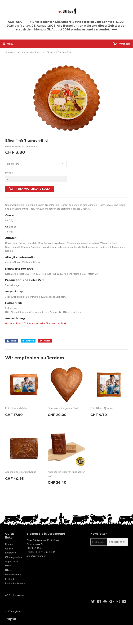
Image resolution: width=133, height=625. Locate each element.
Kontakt (9, 544)
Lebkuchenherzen (15, 583)
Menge (9, 172)
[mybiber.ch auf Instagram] (118, 602)
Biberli (8, 570)
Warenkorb (124, 43)
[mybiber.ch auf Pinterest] (105, 602)
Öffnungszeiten (13, 557)
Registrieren (117, 542)
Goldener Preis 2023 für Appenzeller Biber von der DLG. (36, 323)
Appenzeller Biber (31, 52)
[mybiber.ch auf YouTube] (124, 602)
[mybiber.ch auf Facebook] (99, 602)
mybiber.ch (18, 611)
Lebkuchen (11, 579)
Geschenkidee (13, 574)
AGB (7, 595)
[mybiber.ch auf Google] (111, 602)
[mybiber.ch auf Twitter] (93, 602)
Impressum (19, 595)
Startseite (10, 52)
